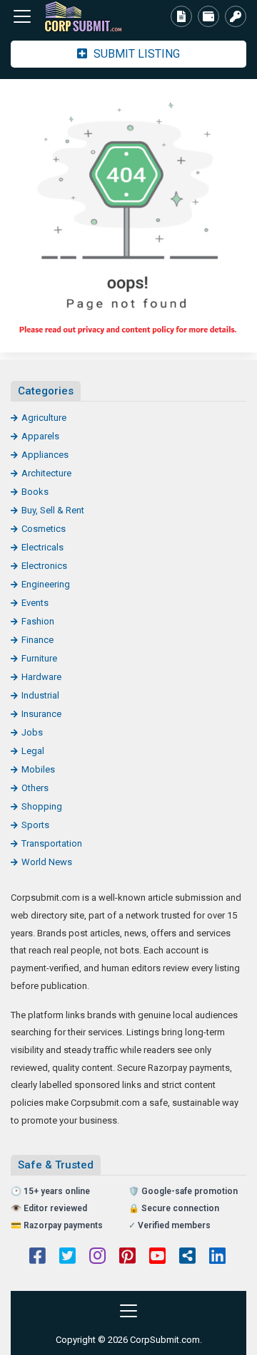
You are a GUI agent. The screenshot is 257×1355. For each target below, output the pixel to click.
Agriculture (43, 417)
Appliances (45, 454)
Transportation (51, 843)
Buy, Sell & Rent (52, 510)
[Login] (235, 16)
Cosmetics (43, 528)
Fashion (37, 621)
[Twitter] (67, 1257)
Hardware (41, 676)
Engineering (45, 584)
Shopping (41, 806)
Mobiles (38, 769)
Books (35, 491)
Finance (37, 639)
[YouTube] (157, 1257)
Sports (35, 825)
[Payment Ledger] (208, 16)
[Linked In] (217, 1257)
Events (35, 602)
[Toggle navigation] (22, 16)
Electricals (42, 547)
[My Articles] (181, 16)
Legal (32, 750)
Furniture (39, 658)
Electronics (44, 565)
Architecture (46, 473)
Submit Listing (135, 54)
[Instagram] (97, 1257)
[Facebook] (37, 1257)
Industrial (40, 695)
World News (46, 862)
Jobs (32, 732)
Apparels (40, 436)
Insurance (41, 713)
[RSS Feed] (187, 1257)
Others (35, 788)
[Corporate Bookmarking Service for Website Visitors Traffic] (89, 16)
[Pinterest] (127, 1257)
